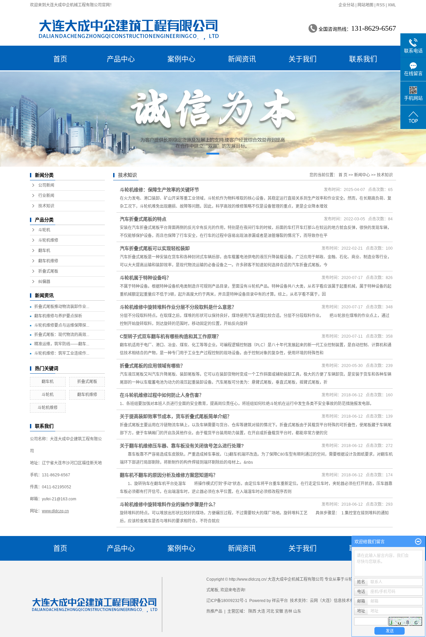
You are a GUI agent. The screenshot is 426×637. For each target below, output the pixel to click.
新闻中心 (362, 175)
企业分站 (346, 5)
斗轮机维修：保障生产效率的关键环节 (159, 189)
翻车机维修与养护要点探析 (58, 316)
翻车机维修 (48, 261)
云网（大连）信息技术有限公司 (338, 600)
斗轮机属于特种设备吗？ (145, 277)
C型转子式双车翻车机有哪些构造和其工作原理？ (170, 336)
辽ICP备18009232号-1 (226, 600)
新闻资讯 (242, 59)
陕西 (252, 611)
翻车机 (44, 250)
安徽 (279, 611)
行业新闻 (46, 195)
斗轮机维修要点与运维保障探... (61, 325)
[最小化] (418, 541)
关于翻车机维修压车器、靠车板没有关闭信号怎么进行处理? (182, 445)
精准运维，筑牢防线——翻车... (61, 344)
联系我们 (363, 59)
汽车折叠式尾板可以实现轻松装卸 (155, 248)
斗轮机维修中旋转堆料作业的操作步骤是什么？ (169, 504)
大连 (261, 611)
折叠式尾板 (48, 271)
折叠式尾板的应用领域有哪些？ (152, 365)
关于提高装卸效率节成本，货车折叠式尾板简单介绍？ (176, 416)
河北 (270, 611)
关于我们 (303, 59)
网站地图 (365, 5)
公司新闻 (46, 185)
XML (392, 5)
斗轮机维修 (48, 240)
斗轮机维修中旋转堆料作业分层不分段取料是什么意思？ (178, 307)
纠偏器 (44, 281)
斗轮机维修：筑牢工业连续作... (61, 353)
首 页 (342, 175)
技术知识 (46, 206)
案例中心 (181, 59)
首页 (60, 59)
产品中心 (121, 59)
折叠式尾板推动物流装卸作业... (61, 306)
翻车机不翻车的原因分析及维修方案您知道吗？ (169, 475)
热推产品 (214, 611)
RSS (380, 5)
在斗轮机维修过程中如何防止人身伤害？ (162, 395)
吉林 (288, 611)
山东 (297, 611)
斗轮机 (44, 230)
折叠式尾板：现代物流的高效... (61, 334)
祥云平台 (280, 600)
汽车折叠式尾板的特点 (143, 219)
